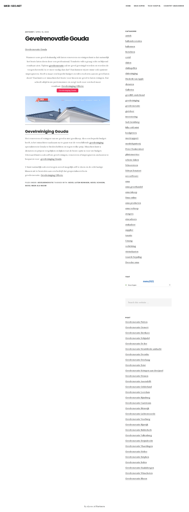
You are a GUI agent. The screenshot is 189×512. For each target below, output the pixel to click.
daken (128, 62)
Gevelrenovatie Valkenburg (138, 435)
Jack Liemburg (132, 122)
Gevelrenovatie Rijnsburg (137, 397)
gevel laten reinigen (78, 182)
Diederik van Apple (134, 78)
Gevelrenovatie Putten (136, 322)
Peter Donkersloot (134, 149)
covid (128, 57)
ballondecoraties (133, 41)
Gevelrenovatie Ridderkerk (138, 430)
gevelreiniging (96, 142)
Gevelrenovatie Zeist (135, 365)
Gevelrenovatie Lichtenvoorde (140, 413)
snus (127, 181)
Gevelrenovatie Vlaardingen (139, 446)
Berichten (130, 52)
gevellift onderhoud (135, 95)
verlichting (130, 246)
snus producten (133, 203)
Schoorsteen (131, 165)
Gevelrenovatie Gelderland (138, 386)
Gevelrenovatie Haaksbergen (139, 467)
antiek (128, 35)
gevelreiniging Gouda (50, 159)
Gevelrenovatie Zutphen (137, 457)
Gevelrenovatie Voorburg (137, 419)
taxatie (128, 235)
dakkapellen (131, 68)
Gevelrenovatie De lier (136, 343)
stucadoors (131, 219)
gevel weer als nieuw (36, 186)
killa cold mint (132, 127)
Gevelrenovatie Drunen (136, 376)
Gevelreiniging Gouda (46, 131)
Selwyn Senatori (133, 170)
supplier (129, 230)
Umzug (129, 240)
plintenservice (132, 154)
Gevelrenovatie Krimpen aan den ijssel (144, 370)
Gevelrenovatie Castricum (138, 403)
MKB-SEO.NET (13, 6)
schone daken (132, 159)
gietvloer (129, 111)
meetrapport (131, 138)
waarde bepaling (133, 257)
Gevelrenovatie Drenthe (137, 354)
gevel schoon (97, 182)
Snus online (131, 197)
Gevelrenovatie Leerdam (137, 392)
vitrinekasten (131, 251)
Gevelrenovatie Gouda (36, 49)
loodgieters (131, 132)
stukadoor (130, 224)
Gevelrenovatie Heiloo (136, 451)
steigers (129, 213)
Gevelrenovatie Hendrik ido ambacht (143, 349)
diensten (129, 84)
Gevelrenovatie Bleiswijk (137, 408)
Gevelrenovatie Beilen (136, 462)
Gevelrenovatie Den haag (137, 359)
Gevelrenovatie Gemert (136, 327)
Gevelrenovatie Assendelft (138, 381)
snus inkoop (131, 192)
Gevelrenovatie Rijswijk (136, 424)
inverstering (131, 116)
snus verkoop (131, 208)
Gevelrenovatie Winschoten (139, 473)
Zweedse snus (132, 262)
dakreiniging (131, 73)
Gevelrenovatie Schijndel (137, 338)
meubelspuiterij (133, 143)
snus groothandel (134, 186)
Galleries (129, 89)
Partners (100, 506)
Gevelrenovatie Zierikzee (137, 332)
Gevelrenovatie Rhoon (136, 478)
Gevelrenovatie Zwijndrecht (139, 440)
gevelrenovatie (56, 65)
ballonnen (130, 46)
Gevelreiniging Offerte (72, 86)
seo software (131, 176)
